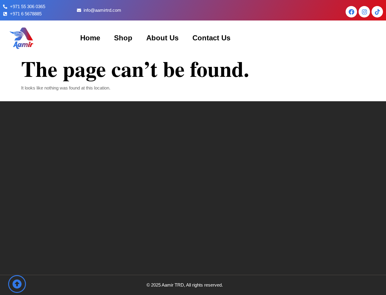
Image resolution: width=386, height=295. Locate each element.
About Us (162, 38)
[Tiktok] (377, 11)
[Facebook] (351, 11)
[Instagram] (364, 11)
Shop (123, 38)
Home (90, 38)
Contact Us (211, 38)
